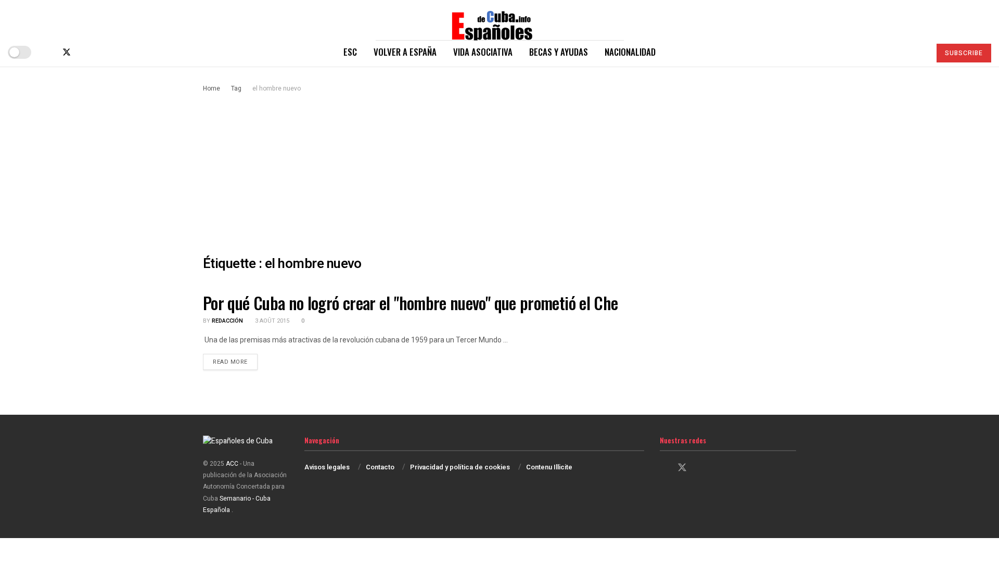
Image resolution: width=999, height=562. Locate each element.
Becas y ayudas (558, 51)
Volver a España (405, 51)
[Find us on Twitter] (66, 52)
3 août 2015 (271, 320)
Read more (235, 361)
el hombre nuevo (276, 88)
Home (211, 88)
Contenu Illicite (549, 467)
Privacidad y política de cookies (460, 467)
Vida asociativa (483, 51)
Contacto (380, 467)
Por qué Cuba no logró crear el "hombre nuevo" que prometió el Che (410, 302)
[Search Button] (918, 52)
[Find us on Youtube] (101, 52)
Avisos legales (327, 467)
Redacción (227, 320)
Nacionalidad (630, 51)
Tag (236, 88)
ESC (350, 51)
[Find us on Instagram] (84, 52)
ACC (232, 463)
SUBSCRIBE (964, 53)
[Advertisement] (499, 172)
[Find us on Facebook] (49, 52)
